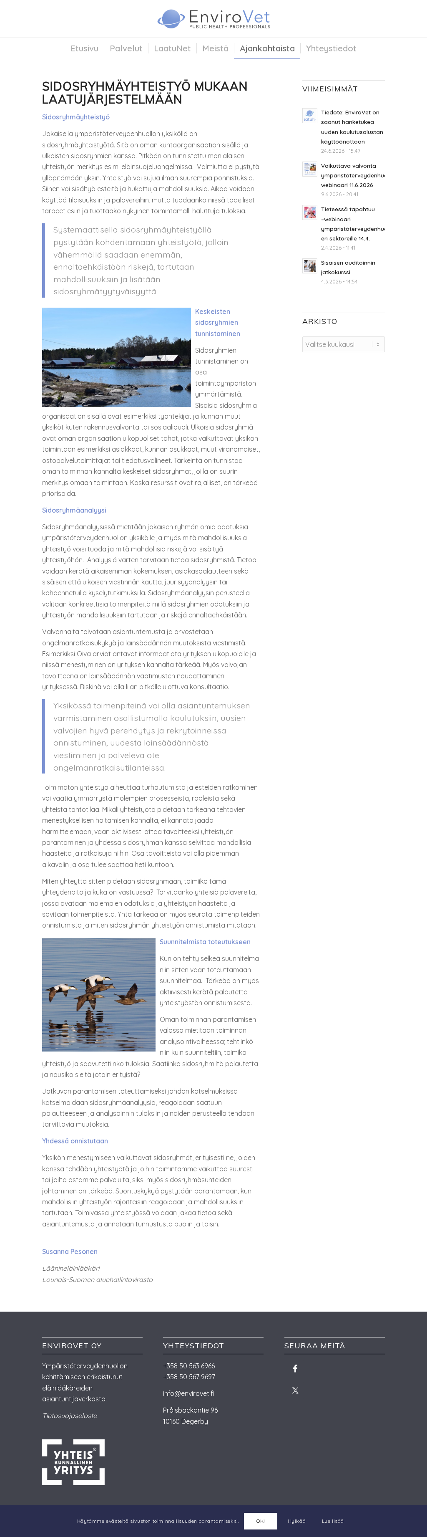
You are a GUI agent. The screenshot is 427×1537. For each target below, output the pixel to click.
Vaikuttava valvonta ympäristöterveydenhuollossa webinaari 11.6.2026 (362, 175)
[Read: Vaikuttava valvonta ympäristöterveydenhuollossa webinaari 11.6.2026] (309, 169)
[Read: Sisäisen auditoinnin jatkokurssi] (309, 265)
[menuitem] (84, 48)
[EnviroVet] (213, 19)
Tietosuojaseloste (69, 1415)
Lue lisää (333, 1521)
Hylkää (297, 1521)
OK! (260, 1521)
